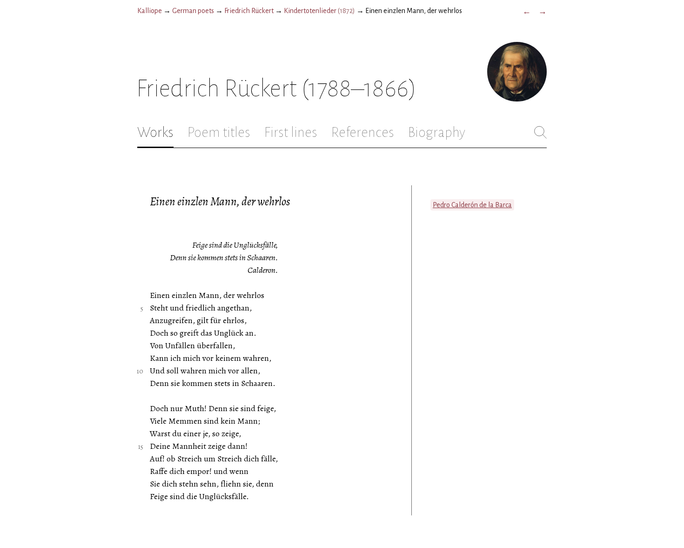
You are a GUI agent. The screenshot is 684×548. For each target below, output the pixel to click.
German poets (193, 10)
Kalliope (149, 10)
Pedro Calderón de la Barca (472, 205)
